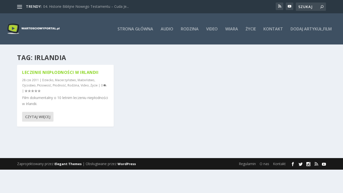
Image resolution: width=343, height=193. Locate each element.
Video (212, 29)
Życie (251, 29)
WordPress (127, 164)
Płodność (59, 85)
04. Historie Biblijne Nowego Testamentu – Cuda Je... (86, 6)
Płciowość (44, 85)
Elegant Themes (68, 164)
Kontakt (273, 29)
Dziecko (47, 80)
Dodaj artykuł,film (311, 29)
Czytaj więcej (37, 116)
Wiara (231, 29)
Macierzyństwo (65, 80)
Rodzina (190, 29)
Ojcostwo (29, 85)
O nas (264, 163)
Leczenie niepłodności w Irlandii (60, 72)
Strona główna (135, 29)
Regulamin (247, 163)
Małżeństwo (86, 80)
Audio (167, 29)
